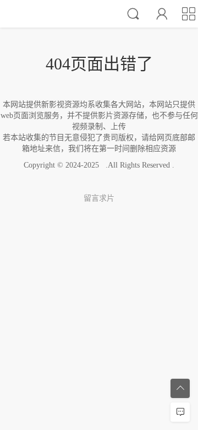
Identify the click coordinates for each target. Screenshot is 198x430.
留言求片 (99, 198)
